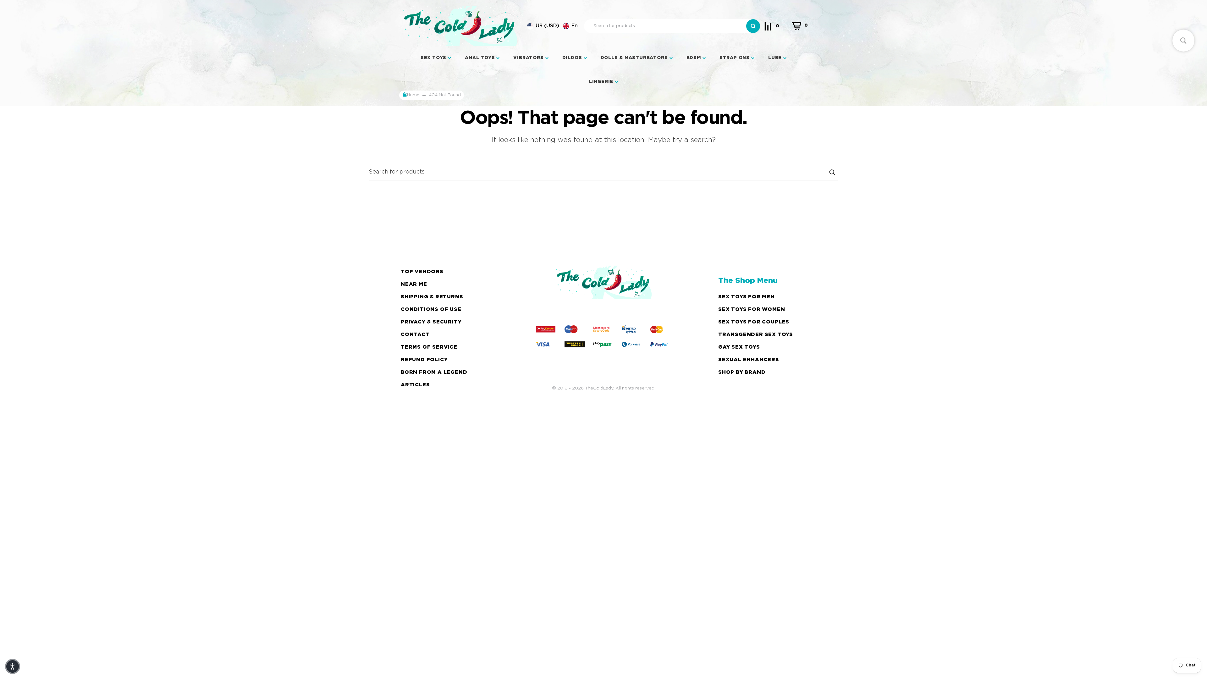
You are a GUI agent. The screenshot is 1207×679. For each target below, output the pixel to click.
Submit (832, 172)
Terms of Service (429, 347)
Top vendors (422, 271)
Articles (415, 385)
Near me (414, 284)
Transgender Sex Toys (755, 334)
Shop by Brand (741, 372)
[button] (552, 26)
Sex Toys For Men (746, 297)
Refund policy (424, 359)
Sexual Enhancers (748, 359)
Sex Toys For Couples (753, 322)
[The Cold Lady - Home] (460, 26)
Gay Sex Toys (739, 347)
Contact (415, 334)
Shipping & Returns (432, 297)
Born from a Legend (434, 372)
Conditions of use (431, 309)
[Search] (753, 26)
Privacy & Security (431, 322)
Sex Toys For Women (751, 309)
